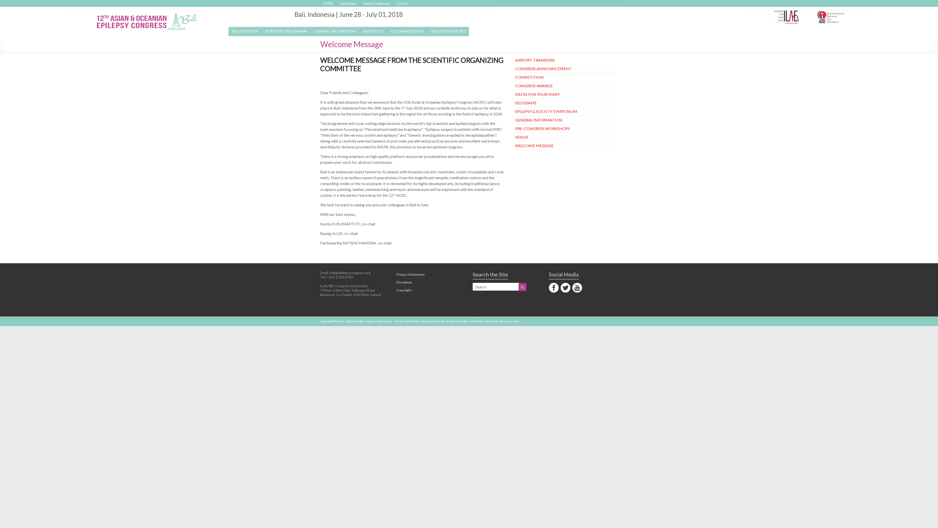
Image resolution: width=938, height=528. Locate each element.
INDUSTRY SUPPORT (448, 31)
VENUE (521, 137)
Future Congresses (376, 3)
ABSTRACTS (373, 31)
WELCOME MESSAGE (534, 145)
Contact (402, 3)
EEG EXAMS (525, 102)
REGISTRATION (245, 31)
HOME (328, 3)
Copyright (404, 290)
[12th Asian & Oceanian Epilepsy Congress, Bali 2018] (146, 13)
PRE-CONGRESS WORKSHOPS (542, 128)
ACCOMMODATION (407, 31)
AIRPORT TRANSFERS (535, 60)
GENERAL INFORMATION (538, 120)
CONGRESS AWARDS (534, 85)
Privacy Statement (410, 274)
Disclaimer (404, 282)
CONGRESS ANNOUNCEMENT (543, 68)
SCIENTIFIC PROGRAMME (286, 31)
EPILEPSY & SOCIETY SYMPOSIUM (546, 111)
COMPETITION (529, 77)
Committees (348, 3)
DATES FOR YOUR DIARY (537, 94)
